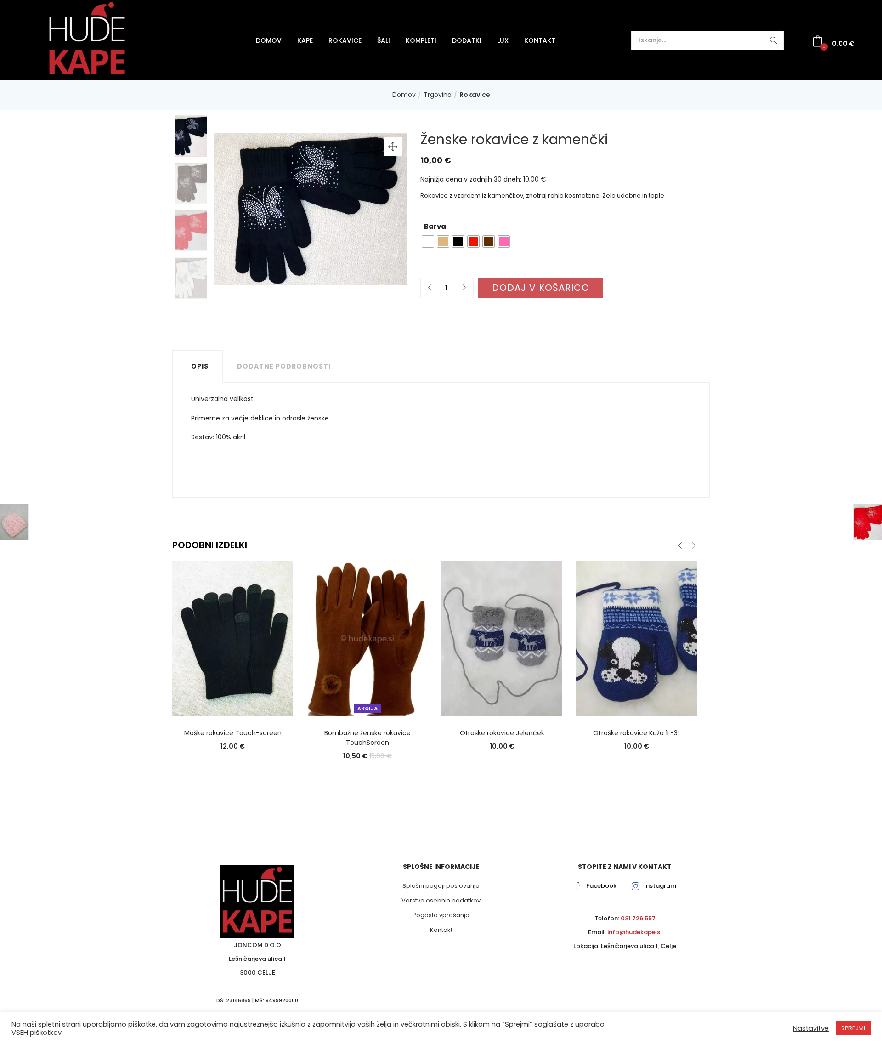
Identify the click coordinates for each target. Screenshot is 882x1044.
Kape (305, 40)
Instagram (660, 885)
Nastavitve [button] (811, 1028)
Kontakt (539, 40)
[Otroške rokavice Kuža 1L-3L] (636, 638)
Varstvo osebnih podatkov (441, 900)
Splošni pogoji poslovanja (441, 885)
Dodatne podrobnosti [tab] (284, 366)
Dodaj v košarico (540, 287)
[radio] (428, 241)
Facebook (601, 885)
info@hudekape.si (634, 932)
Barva (435, 226)
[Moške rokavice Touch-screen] (232, 638)
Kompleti (421, 40)
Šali (383, 40)
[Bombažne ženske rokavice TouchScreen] (367, 638)
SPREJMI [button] (853, 1028)
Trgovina (438, 94)
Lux (503, 40)
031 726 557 (638, 918)
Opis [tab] (200, 366)
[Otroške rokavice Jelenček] (501, 638)
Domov (269, 40)
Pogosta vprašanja (441, 915)
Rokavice (345, 40)
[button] (833, 42)
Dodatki (466, 40)
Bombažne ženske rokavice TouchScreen (367, 737)
